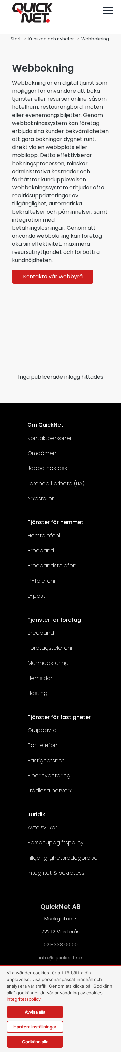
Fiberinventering (49, 775)
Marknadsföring (48, 663)
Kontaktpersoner (50, 438)
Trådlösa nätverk (50, 790)
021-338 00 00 (61, 944)
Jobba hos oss (47, 468)
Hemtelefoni (44, 535)
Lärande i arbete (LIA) (56, 483)
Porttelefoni (43, 745)
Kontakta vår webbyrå (53, 276)
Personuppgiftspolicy (55, 843)
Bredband (41, 550)
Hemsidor (40, 678)
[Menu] (108, 10)
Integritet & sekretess (56, 873)
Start (16, 39)
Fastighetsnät (46, 760)
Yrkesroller (41, 498)
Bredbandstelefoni (52, 565)
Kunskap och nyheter (51, 39)
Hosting (37, 693)
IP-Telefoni (41, 581)
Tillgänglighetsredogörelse (63, 858)
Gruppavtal (43, 730)
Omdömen (42, 453)
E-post (36, 596)
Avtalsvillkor (42, 827)
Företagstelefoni (50, 648)
